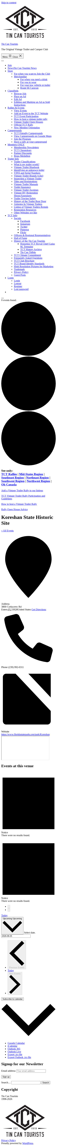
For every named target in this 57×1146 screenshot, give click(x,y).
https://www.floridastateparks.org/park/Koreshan (25, 734)
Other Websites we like (25, 212)
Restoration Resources (25, 209)
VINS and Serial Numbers (27, 173)
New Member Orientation (27, 127)
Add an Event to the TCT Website (31, 113)
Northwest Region (38, 481)
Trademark (19, 269)
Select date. (29, 932)
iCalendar (12, 1046)
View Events (20, 110)
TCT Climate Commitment (27, 255)
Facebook (25, 221)
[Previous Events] (9, 906)
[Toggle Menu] (2, 60)
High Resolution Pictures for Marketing (33, 266)
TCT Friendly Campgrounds (28, 133)
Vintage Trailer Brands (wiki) (28, 175)
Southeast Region (12, 477)
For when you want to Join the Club (32, 73)
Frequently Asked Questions (28, 258)
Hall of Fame (20, 238)
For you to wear (28, 82)
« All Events (7, 530)
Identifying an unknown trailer (29, 170)
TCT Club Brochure (24, 260)
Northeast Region (37, 477)
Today (4, 915)
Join (10, 65)
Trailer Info (13, 158)
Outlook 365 (14, 1048)
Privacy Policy (21, 272)
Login (11, 277)
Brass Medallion (22, 156)
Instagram (25, 224)
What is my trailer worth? (26, 164)
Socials (17, 218)
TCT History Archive (31, 249)
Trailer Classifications (24, 161)
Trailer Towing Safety (25, 198)
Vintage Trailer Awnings (26, 190)
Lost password (21, 289)
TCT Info (12, 215)
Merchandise (20, 76)
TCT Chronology (23, 150)
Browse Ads (20, 93)
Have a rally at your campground (30, 141)
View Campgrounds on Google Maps (32, 136)
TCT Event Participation (26, 116)
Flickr (23, 232)
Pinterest (24, 229)
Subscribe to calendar (12, 999)
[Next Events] (9, 910)
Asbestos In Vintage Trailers (28, 204)
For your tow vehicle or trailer (35, 85)
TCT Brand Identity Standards (29, 263)
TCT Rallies (9, 474)
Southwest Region (13, 481)
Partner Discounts (23, 153)
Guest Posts (20, 275)
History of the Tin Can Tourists (29, 241)
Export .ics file (15, 1054)
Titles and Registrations (25, 181)
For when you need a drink (33, 79)
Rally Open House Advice (14, 509)
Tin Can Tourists (9, 44)
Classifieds (13, 90)
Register (18, 286)
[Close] (2, 298)
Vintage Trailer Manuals (26, 184)
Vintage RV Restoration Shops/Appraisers (26, 194)
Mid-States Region (31, 474)
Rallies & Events (16, 107)
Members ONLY (16, 144)
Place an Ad (20, 96)
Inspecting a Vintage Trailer (27, 178)
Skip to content (8, 2)
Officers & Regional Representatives (32, 235)
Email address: (8, 1070)
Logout (17, 283)
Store (10, 71)
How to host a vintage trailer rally (30, 119)
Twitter (23, 226)
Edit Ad (18, 99)
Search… (6, 1082)
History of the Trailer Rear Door (30, 201)
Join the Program (22, 139)
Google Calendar (16, 1043)
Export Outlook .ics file (19, 1057)
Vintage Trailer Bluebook (26, 167)
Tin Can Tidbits (28, 252)
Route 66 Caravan (29, 88)
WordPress (27, 1143)
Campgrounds (15, 130)
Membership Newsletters (26, 147)
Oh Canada (9, 484)
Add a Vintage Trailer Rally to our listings (22, 490)
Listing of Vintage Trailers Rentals (31, 207)
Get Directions (39, 609)
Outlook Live (14, 1051)
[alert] (28, 804)
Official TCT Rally (23, 124)
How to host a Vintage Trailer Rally (19, 504)
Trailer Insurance (22, 187)
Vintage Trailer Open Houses (28, 122)
